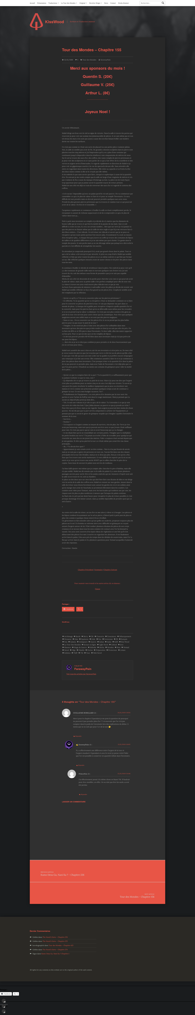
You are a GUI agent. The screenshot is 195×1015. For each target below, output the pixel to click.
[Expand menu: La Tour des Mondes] (76, 3)
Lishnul (114, 645)
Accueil (32, 3)
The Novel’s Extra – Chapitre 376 (55, 937)
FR (117, 639)
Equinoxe (84, 639)
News (106, 3)
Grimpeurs (83, 642)
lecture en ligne (90, 645)
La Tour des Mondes (68, 3)
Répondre (78, 736)
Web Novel (97, 653)
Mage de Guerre (80, 647)
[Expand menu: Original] (86, 3)
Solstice (67, 653)
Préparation (100, 650)
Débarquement (125, 636)
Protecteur (112, 650)
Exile (93, 639)
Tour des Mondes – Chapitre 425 (61, 945)
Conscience (111, 636)
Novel (66, 650)
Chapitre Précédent (85, 570)
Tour (88, 653)
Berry (86, 636)
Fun (65, 642)
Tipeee (97, 589)
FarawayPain (105, 60)
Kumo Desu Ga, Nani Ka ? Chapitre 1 (55, 954)
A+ (5, 1002)
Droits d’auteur (123, 3)
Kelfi (116, 642)
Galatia (73, 642)
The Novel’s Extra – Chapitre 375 (55, 941)
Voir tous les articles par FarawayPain (81, 674)
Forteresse (108, 639)
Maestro (67, 647)
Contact (113, 3)
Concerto (100, 636)
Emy (76, 639)
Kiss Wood (125, 642)
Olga (73, 650)
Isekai (101, 642)
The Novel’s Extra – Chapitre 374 (55, 949)
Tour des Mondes (89, 60)
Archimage (68, 636)
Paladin (81, 650)
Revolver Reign (94, 3)
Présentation (41, 3)
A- (5, 1012)
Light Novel (103, 645)
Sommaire (99, 570)
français (124, 639)
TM (81, 653)
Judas (109, 642)
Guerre (93, 642)
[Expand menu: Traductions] (58, 3)
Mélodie (93, 647)
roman (122, 650)
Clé (92, 636)
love (121, 645)
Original (82, 3)
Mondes (110, 647)
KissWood (54, 21)
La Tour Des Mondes (72, 645)
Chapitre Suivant (110, 570)
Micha (101, 647)
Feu (99, 639)
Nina (118, 647)
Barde (78, 636)
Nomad (126, 647)
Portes (90, 650)
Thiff (75, 653)
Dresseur (68, 639)
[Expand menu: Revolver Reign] (101, 3)
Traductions (52, 3)
